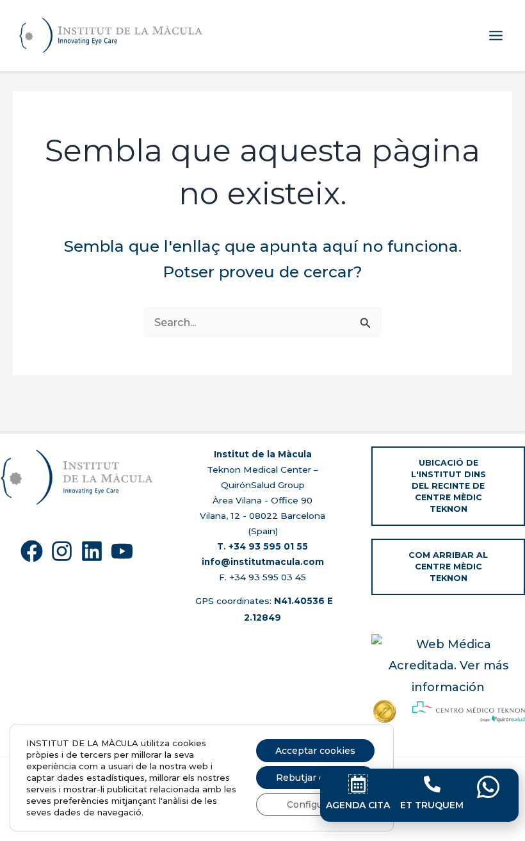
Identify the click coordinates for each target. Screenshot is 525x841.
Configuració (315, 804)
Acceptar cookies (315, 750)
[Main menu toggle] (495, 36)
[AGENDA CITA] (358, 784)
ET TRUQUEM (432, 805)
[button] (448, 486)
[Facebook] (31, 551)
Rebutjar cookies (315, 777)
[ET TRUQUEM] (432, 784)
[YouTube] (122, 551)
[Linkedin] (92, 551)
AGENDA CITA (358, 805)
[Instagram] (62, 551)
